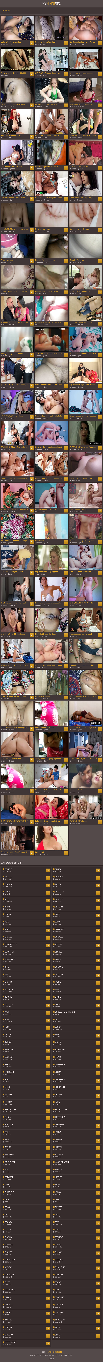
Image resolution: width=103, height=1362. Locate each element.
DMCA (51, 1358)
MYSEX (51, 3)
